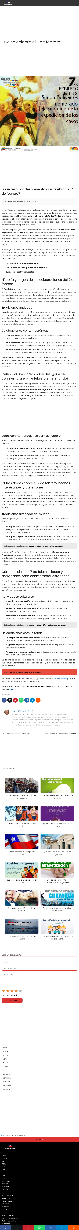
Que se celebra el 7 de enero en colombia (60, 733)
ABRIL (5, 1059)
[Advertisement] (39, 23)
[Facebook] (4, 700)
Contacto (5, 1209)
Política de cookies (9, 1221)
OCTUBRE (6, 1082)
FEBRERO (6, 1051)
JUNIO (5, 1066)
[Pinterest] (15, 700)
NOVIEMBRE (7, 1085)
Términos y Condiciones (11, 1218)
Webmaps (6, 1198)
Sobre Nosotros (7, 1195)
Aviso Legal (6, 1224)
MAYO (5, 1063)
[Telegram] (32, 700)
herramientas (7, 1201)
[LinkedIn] (26, 700)
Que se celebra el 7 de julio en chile (16, 733)
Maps (56, 678)
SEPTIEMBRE (7, 1078)
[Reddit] (38, 700)
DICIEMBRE (7, 1089)
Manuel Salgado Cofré (22, 711)
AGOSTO (6, 1074)
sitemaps (65, 678)
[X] (9, 700)
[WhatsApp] (21, 700)
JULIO (5, 1070)
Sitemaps (5, 1204)
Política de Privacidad (10, 1215)
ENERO (5, 1047)
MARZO (6, 1055)
